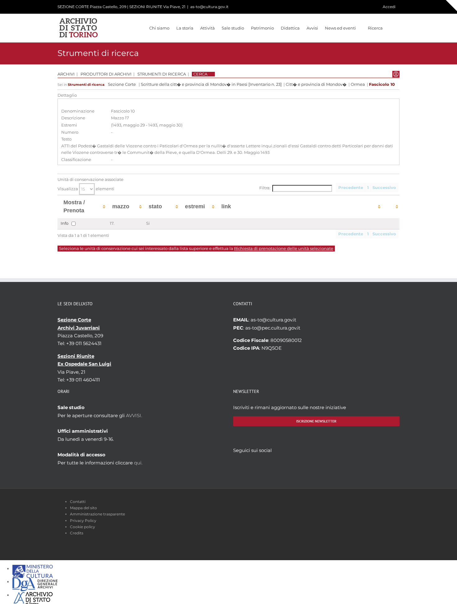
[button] (391, 28)
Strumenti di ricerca (161, 74)
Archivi (66, 74)
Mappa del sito (83, 507)
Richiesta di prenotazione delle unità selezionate (283, 248)
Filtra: (264, 188)
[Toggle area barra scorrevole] (451, 5)
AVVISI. (134, 415)
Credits (76, 533)
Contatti (77, 501)
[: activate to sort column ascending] (390, 206)
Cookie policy (82, 526)
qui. (138, 463)
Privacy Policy (83, 520)
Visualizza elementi (86, 189)
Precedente (350, 187)
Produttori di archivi (106, 74)
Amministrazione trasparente (97, 514)
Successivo (384, 187)
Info (64, 223)
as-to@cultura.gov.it (209, 6)
